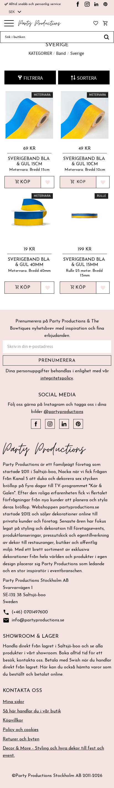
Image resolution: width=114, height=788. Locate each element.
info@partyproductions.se (33, 620)
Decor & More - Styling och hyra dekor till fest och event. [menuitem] (53, 752)
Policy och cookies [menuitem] (20, 730)
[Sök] (107, 37)
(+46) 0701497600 (25, 612)
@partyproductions (63, 412)
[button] (9, 24)
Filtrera (33, 78)
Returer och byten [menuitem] (21, 739)
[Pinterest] (105, 4)
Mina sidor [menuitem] (13, 702)
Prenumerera (57, 360)
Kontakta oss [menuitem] (22, 690)
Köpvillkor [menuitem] (13, 720)
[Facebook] (78, 4)
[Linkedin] (96, 4)
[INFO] (78, 182)
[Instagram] (87, 4)
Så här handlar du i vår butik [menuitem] (32, 711)
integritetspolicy (56, 378)
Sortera (87, 78)
